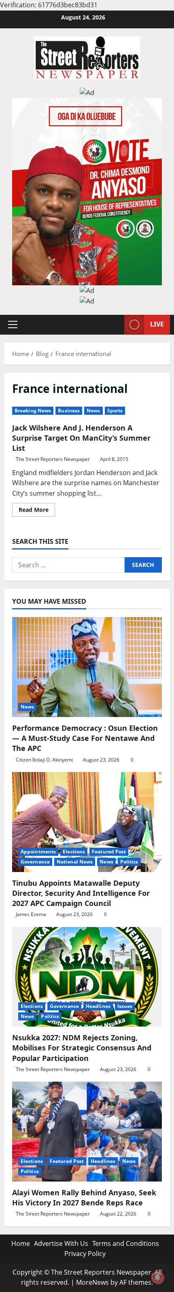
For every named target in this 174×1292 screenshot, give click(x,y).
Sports (115, 410)
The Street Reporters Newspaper (53, 459)
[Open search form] (114, 325)
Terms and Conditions (125, 1243)
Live (157, 324)
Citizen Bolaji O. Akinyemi (44, 759)
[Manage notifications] (157, 1277)
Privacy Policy (85, 1253)
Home (20, 1243)
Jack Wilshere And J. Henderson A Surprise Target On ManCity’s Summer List (81, 438)
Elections (74, 851)
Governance (35, 861)
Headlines (98, 1006)
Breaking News (33, 410)
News (93, 410)
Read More (37, 511)
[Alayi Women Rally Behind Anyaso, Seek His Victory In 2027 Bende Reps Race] (87, 1132)
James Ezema (31, 914)
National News (75, 861)
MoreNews (92, 1282)
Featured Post (109, 851)
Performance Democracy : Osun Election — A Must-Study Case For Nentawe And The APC (85, 738)
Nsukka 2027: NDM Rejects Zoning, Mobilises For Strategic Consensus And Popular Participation (81, 1048)
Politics (129, 861)
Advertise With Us (61, 1243)
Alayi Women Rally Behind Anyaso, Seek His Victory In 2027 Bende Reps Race (84, 1197)
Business (69, 410)
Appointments (38, 851)
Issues (125, 1006)
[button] (12, 324)
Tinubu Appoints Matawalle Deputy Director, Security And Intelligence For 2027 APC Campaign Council (81, 893)
